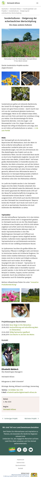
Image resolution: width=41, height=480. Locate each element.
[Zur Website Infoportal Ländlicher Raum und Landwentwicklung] (11, 449)
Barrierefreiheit (20, 465)
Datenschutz (20, 462)
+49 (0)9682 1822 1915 (15, 390)
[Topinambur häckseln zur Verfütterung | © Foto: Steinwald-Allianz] (30, 295)
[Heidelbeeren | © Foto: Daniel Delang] (30, 78)
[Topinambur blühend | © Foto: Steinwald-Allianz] (11, 78)
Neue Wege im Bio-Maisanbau (20, 325)
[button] (37, 3)
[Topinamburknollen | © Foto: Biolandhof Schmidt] (20, 310)
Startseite (5, 9)
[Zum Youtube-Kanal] (31, 450)
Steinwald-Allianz (15, 9)
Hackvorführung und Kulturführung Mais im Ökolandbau (24, 328)
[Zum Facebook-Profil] (19, 450)
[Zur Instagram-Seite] (25, 450)
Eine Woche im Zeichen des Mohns (22, 335)
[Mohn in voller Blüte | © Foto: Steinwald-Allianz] (11, 295)
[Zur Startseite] (4, 3)
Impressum (20, 460)
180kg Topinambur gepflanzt (20, 332)
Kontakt (20, 468)
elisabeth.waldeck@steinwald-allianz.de (22, 392)
